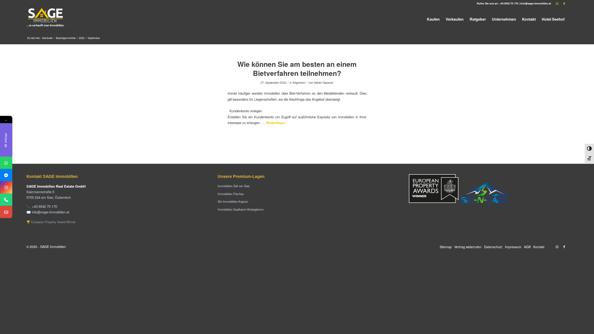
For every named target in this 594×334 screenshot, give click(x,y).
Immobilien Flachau (231, 194)
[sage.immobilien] (6, 175)
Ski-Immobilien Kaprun (233, 201)
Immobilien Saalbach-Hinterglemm (241, 209)
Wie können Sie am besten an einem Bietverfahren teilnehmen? (297, 68)
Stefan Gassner (323, 82)
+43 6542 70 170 (508, 3)
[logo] (45, 19)
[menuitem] (433, 19)
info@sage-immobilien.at (535, 3)
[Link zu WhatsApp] (557, 3)
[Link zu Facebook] (564, 3)
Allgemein (299, 82)
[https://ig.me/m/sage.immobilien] (6, 187)
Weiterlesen (275, 122)
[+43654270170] (6, 163)
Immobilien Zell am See (233, 186)
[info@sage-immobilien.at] (6, 212)
